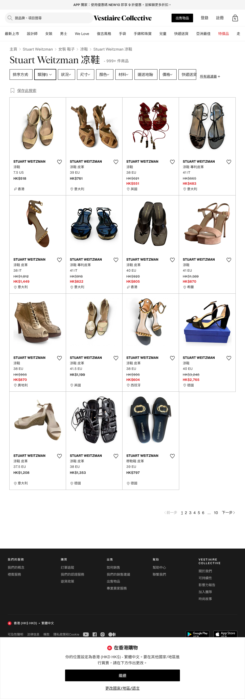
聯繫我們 (159, 574)
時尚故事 (205, 599)
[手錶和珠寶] (155, 34)
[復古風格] (115, 34)
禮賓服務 (14, 574)
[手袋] (130, 34)
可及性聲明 (15, 634)
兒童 (163, 33)
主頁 (13, 49)
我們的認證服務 (72, 574)
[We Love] (93, 34)
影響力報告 (207, 585)
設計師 (32, 33)
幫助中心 (159, 567)
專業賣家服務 (117, 588)
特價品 (223, 33)
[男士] (71, 34)
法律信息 (33, 634)
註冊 (220, 17)
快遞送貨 (181, 33)
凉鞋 (84, 49)
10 (216, 513)
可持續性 (205, 578)
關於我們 (205, 571)
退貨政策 (67, 581)
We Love (82, 33)
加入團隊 (205, 592)
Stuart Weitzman (38, 49)
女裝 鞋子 (66, 49)
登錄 (204, 17)
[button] (235, 18)
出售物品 (182, 17)
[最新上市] (23, 34)
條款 (46, 634)
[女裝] (56, 34)
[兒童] (170, 34)
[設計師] (41, 34)
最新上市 (12, 33)
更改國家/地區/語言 (122, 688)
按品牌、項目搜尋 (28, 17)
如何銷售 (113, 567)
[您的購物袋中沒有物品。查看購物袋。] (235, 18)
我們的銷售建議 (118, 574)
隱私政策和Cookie (66, 634)
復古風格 (104, 33)
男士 (63, 33)
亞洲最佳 (203, 33)
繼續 (122, 675)
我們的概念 (16, 567)
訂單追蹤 (67, 567)
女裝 (48, 33)
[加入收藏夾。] (59, 162)
